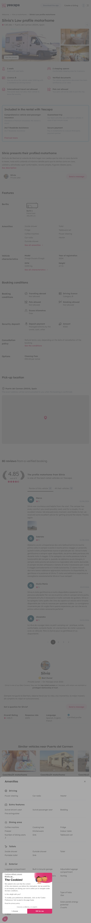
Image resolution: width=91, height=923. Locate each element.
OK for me (40, 911)
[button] (5, 919)
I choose (15, 911)
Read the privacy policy (12, 903)
